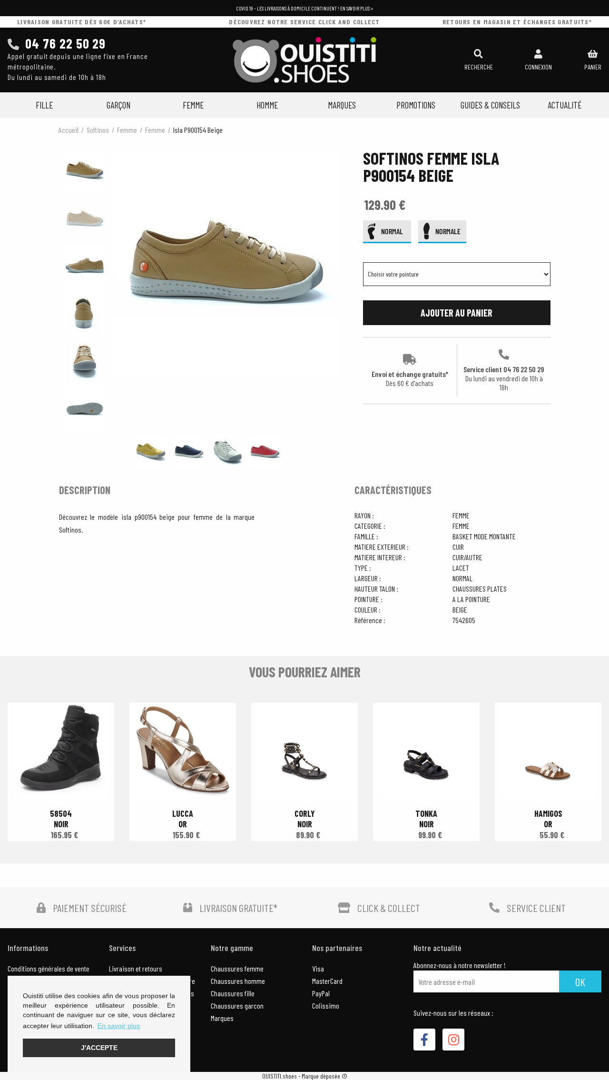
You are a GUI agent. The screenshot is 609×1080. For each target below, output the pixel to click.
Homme (267, 104)
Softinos (98, 129)
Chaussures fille (233, 993)
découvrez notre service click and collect (304, 22)
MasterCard (327, 980)
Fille (44, 104)
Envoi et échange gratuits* (410, 378)
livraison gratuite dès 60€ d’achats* (81, 22)
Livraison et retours (135, 968)
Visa (318, 968)
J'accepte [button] (99, 1047)
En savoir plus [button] (119, 1026)
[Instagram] (453, 1039)
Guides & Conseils (490, 104)
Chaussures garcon (237, 1005)
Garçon (118, 104)
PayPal (321, 993)
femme (127, 129)
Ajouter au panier (456, 312)
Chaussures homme (238, 980)
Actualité (564, 104)
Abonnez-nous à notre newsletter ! (459, 965)
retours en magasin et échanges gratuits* (517, 22)
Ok (580, 982)
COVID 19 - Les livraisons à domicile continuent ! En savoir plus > (304, 8)
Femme (193, 104)
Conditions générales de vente (48, 968)
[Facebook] (424, 1039)
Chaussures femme (237, 968)
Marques (342, 104)
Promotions (415, 104)
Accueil (69, 129)
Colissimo (325, 1005)
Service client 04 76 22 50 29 (503, 378)
